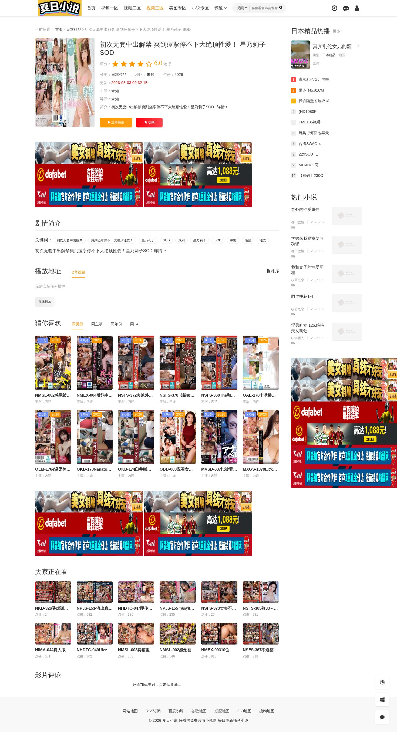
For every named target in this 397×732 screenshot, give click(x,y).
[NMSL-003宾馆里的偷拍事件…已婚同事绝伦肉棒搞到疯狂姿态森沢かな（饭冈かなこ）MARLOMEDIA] (136, 634)
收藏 (150, 122)
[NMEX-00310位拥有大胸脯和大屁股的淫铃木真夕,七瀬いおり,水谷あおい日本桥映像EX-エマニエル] (219, 634)
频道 (219, 8)
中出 (233, 240)
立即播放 (117, 122)
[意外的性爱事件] (347, 216)
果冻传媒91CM (308, 90)
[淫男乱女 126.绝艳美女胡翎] (347, 331)
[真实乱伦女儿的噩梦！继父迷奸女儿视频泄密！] (300, 55)
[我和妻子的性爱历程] (347, 273)
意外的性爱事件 (305, 209)
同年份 (116, 324)
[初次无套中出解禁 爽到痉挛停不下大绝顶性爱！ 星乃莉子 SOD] (65, 82)
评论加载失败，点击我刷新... (157, 684)
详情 (221, 107)
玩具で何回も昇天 (310, 133)
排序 (274, 271)
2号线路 (78, 272)
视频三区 (155, 8)
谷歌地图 (199, 711)
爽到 (181, 240)
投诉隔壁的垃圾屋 (310, 101)
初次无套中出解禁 (70, 240)
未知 (150, 74)
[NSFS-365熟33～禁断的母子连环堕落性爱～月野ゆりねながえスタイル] (261, 592)
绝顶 (248, 240)
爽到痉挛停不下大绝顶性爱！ (112, 240)
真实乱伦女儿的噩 (332, 46)
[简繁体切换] (382, 682)
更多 (337, 31)
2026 (178, 74)
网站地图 (130, 711)
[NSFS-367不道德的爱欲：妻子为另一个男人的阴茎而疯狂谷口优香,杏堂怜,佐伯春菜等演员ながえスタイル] (261, 634)
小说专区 (200, 8)
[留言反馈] (346, 8)
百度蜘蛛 (176, 711)
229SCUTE (305, 154)
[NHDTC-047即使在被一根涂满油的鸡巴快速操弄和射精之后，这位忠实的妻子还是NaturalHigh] (136, 592)
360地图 (244, 711)
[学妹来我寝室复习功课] (347, 245)
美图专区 (177, 8)
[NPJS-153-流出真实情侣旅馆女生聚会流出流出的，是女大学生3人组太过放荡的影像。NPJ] (95, 592)
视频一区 (109, 8)
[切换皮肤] (382, 699)
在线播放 (44, 301)
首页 (91, 8)
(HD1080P (304, 111)
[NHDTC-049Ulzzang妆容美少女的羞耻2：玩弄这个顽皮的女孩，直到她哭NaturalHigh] (95, 634)
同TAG (136, 324)
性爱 (263, 240)
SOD (166, 240)
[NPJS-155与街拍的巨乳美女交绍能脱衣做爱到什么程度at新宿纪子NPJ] (178, 592)
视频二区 (132, 8)
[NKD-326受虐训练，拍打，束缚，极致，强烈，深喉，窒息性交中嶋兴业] (53, 592)
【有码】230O (307, 175)
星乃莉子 (148, 240)
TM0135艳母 (306, 122)
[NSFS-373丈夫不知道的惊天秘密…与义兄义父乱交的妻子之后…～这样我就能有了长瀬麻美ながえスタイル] (219, 592)
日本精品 (73, 29)
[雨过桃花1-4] (347, 303)
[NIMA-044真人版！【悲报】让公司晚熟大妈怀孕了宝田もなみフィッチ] (53, 634)
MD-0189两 (305, 165)
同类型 (77, 324)
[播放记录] (334, 8)
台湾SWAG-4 (306, 143)
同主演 (97, 324)
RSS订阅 (153, 711)
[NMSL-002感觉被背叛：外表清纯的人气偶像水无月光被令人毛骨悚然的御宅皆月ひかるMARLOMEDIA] (178, 634)
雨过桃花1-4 (302, 296)
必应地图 (222, 711)
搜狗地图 (266, 711)
